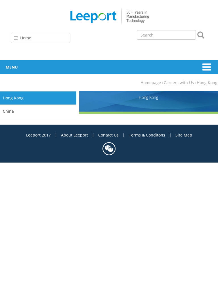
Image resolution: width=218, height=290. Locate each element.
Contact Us (108, 135)
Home (25, 37)
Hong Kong (207, 82)
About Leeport (74, 135)
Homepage (151, 82)
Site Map (183, 135)
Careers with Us (179, 82)
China (8, 111)
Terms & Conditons (147, 135)
